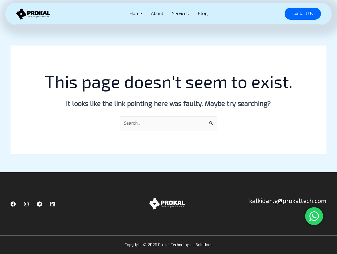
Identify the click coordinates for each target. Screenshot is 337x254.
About (157, 14)
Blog (203, 14)
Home (136, 14)
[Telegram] (39, 204)
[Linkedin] (52, 204)
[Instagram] (26, 204)
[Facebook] (13, 204)
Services (180, 14)
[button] (303, 14)
